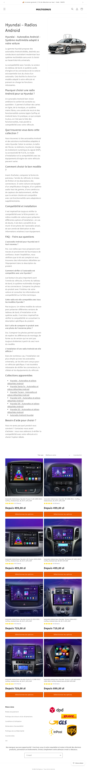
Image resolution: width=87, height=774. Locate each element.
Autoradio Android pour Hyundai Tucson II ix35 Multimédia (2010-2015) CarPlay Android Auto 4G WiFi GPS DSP (62, 680)
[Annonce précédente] (4, 2)
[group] (13, 503)
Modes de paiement (12, 712)
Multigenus (39, 769)
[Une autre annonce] (83, 2)
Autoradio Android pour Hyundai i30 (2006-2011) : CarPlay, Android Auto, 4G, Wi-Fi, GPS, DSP (62, 500)
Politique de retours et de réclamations (18, 717)
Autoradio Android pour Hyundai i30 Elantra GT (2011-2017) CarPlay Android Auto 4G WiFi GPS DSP (62, 560)
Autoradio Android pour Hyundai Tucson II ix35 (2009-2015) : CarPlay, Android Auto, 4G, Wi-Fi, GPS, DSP (24, 500)
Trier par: (41, 455)
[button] (4, 9)
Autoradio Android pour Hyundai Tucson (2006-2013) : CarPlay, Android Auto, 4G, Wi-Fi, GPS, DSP (60, 620)
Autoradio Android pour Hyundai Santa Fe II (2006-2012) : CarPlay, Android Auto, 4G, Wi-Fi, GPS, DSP (23, 680)
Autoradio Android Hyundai (22, 415)
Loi (6, 741)
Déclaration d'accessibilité (14, 726)
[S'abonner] (60, 755)
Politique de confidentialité (14, 731)
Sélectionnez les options (24, 514)
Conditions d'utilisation (13, 721)
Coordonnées (10, 736)
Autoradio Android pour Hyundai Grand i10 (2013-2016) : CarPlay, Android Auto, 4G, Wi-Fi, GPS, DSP (22, 620)
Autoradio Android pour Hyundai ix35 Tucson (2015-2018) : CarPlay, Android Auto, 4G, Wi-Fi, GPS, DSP (23, 560)
